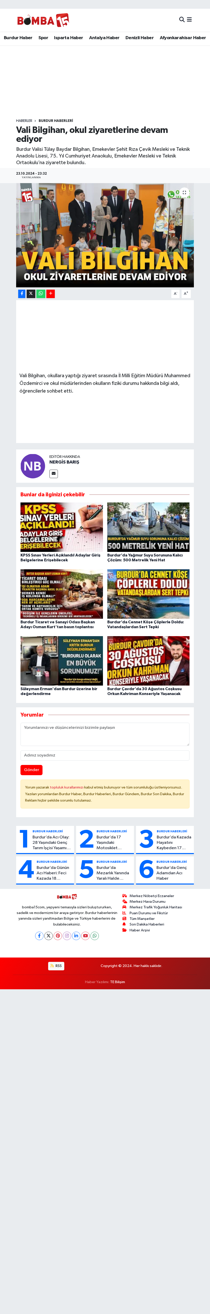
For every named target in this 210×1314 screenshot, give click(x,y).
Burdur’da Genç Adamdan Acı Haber (171, 873)
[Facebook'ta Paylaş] (21, 294)
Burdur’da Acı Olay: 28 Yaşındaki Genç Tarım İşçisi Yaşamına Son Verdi (52, 843)
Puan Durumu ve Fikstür (149, 913)
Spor (43, 38)
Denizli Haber (139, 38)
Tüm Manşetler (142, 919)
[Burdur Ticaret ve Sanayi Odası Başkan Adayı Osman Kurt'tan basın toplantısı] (61, 594)
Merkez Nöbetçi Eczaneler (152, 896)
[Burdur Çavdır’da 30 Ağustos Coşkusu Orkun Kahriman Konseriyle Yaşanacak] (148, 661)
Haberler (24, 121)
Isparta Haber (68, 38)
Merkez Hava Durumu (147, 901)
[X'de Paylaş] (31, 294)
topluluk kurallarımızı (67, 787)
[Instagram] (67, 936)
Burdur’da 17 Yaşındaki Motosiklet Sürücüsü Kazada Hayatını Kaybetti (113, 843)
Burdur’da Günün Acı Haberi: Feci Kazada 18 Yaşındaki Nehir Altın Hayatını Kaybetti (53, 873)
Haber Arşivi (140, 930)
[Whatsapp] (94, 936)
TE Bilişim (117, 982)
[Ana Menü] (189, 20)
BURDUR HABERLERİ (56, 121)
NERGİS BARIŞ (64, 462)
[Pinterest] (58, 936)
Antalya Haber (104, 38)
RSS (58, 966)
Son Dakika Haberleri (147, 924)
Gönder (31, 770)
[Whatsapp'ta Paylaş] (40, 294)
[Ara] (182, 20)
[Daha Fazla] (50, 294)
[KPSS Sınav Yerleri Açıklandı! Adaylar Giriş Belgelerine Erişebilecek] (61, 527)
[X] (48, 936)
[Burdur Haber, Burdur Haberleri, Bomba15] (43, 20)
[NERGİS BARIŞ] (32, 466)
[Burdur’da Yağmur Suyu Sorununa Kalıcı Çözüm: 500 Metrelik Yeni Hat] (148, 527)
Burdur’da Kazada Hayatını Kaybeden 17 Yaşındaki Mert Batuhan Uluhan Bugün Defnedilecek (174, 843)
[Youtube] (85, 936)
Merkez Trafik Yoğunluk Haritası (156, 907)
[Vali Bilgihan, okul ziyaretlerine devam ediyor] (105, 235)
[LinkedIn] (76, 936)
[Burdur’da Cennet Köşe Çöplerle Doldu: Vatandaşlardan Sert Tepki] (148, 594)
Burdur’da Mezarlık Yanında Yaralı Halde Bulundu (113, 873)
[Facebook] (39, 936)
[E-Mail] (53, 474)
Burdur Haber (18, 38)
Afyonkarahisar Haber (183, 38)
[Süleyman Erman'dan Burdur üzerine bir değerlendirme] (61, 661)
